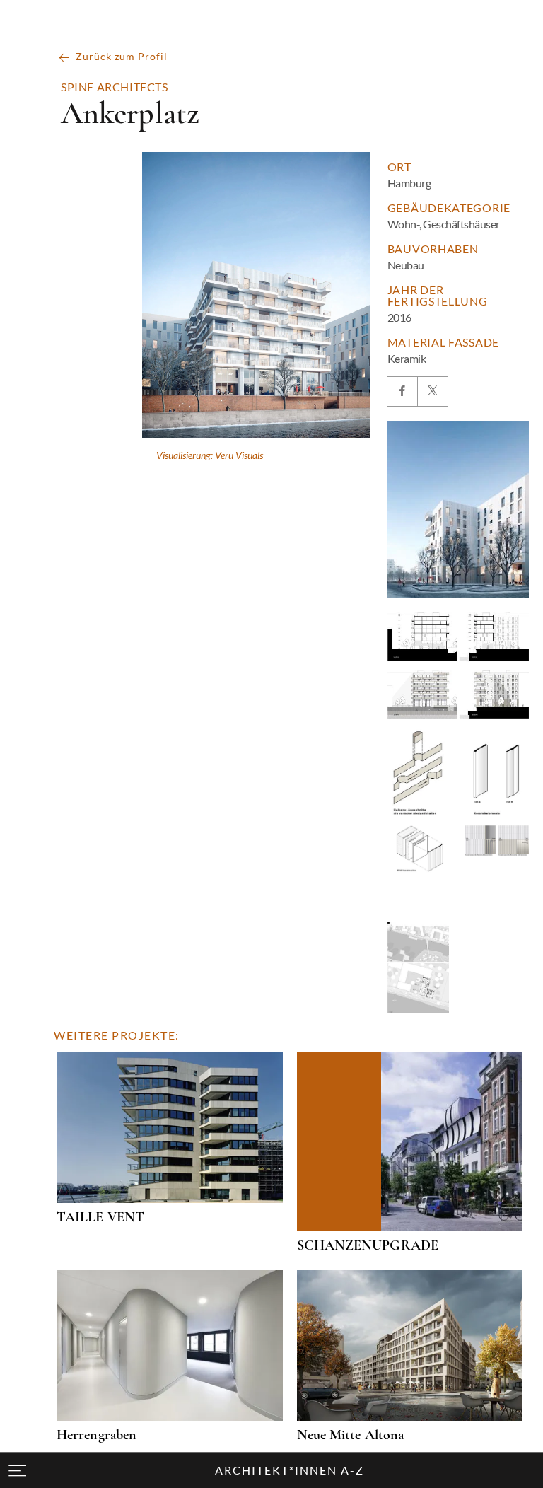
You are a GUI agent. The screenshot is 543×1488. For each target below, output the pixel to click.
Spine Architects (114, 87)
